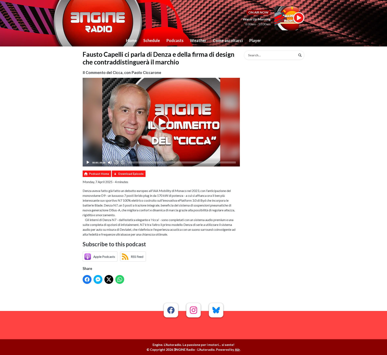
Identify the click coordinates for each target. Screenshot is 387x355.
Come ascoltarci (228, 40)
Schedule (151, 40)
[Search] (300, 55)
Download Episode (131, 173)
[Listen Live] (298, 17)
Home (131, 40)
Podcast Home (99, 173)
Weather (198, 40)
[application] (161, 122)
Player (255, 40)
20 (116, 162)
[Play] (88, 162)
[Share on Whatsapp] (119, 279)
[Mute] (110, 162)
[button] (161, 122)
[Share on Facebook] (87, 279)
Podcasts (174, 40)
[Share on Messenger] (98, 279)
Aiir (237, 349)
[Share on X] (108, 279)
